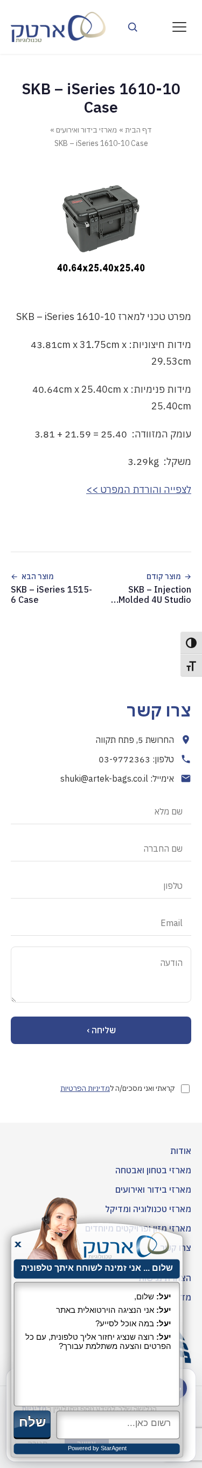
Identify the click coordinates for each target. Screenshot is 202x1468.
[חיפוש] (132, 27)
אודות (180, 1150)
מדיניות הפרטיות (85, 1088)
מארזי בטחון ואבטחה (153, 1170)
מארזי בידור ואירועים (86, 130)
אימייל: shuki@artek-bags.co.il (117, 778)
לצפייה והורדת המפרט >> (138, 489)
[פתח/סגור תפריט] (179, 27)
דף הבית (138, 130)
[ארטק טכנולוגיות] (58, 27)
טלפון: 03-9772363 (136, 759)
